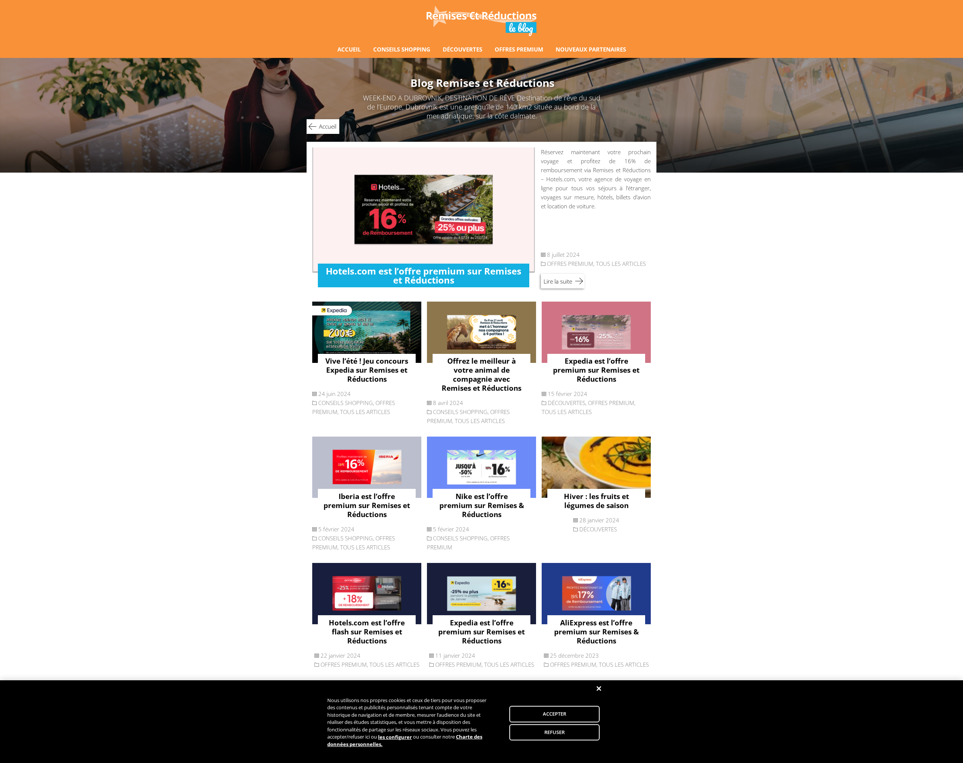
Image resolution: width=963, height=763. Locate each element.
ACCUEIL (349, 49)
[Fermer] (599, 688)
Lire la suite (558, 281)
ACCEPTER (555, 713)
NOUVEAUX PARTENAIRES (591, 49)
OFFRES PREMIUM (519, 49)
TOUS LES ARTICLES (621, 263)
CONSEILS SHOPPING (401, 49)
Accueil (327, 126)
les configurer (395, 737)
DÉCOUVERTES (462, 49)
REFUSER (554, 732)
